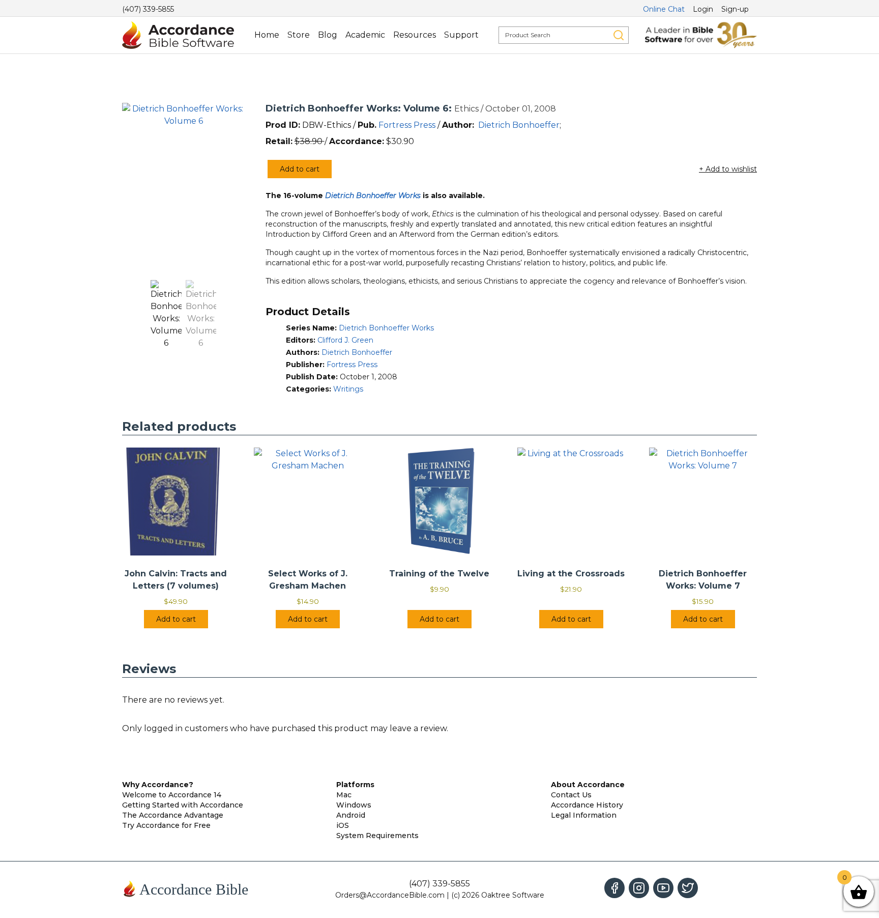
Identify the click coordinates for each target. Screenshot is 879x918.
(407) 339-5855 (148, 9)
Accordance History (587, 805)
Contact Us (571, 794)
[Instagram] (639, 888)
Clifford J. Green (345, 340)
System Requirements (377, 835)
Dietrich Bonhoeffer (519, 125)
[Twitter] (688, 888)
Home (266, 35)
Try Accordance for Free (166, 825)
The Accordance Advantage (172, 815)
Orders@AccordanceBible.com (390, 895)
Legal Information (584, 815)
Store (298, 35)
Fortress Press (406, 125)
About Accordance (588, 784)
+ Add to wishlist (728, 169)
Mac (343, 794)
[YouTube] (663, 888)
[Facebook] (614, 888)
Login (703, 9)
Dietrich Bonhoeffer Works (386, 327)
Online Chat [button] (664, 9)
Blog (327, 35)
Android (350, 815)
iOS (342, 825)
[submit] (618, 35)
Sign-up (735, 9)
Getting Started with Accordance (182, 805)
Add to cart (299, 169)
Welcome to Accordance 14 (171, 794)
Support (461, 35)
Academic (365, 35)
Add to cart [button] (176, 619)
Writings (348, 389)
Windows (353, 805)
